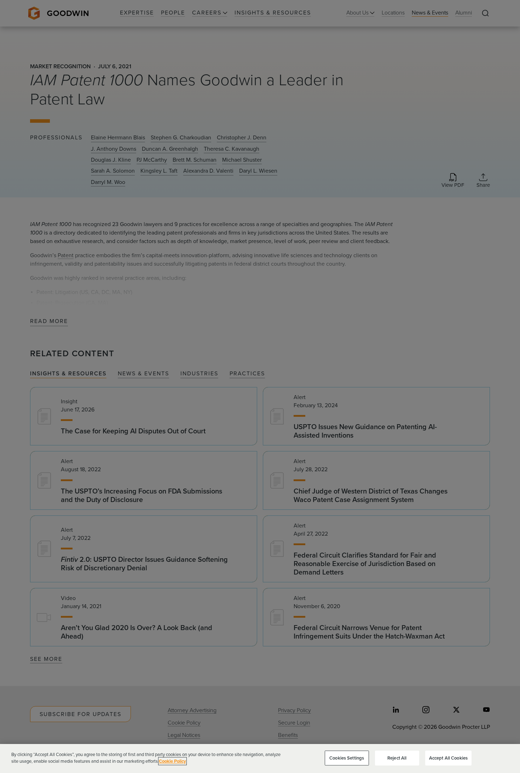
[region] (260, 758)
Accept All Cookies (448, 758)
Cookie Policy (172, 761)
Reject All (396, 758)
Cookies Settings (346, 758)
